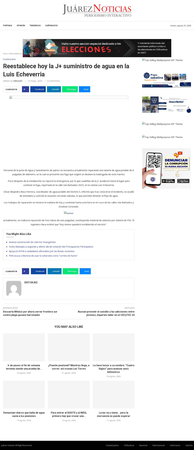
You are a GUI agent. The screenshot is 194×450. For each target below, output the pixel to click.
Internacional (158, 445)
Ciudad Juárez (112, 445)
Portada (7, 25)
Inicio (5, 53)
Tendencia (35, 25)
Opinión (21, 25)
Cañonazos (51, 25)
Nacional (143, 445)
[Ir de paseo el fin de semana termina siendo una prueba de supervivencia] (24, 347)
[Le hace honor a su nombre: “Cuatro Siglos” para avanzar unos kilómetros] (114, 347)
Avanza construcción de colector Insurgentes (32, 242)
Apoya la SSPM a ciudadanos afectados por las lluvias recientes (41, 251)
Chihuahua (129, 445)
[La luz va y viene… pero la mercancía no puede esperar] (114, 395)
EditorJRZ (17, 80)
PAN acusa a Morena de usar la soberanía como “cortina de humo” (43, 255)
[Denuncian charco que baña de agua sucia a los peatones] (24, 395)
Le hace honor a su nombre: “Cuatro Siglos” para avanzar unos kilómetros (113, 369)
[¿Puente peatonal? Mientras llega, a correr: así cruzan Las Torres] (69, 347)
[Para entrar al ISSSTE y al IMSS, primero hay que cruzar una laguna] (69, 395)
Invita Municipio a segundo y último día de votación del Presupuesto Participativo (51, 246)
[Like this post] (26, 89)
